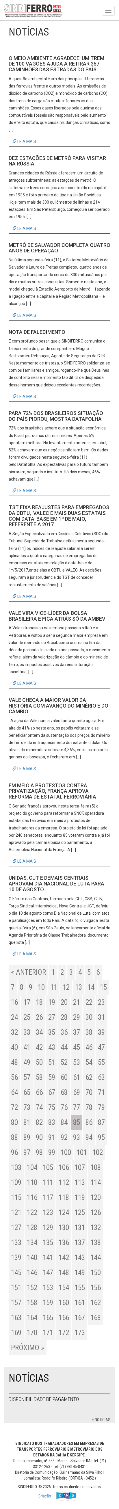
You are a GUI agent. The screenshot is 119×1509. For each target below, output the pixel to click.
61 (76, 1077)
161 (80, 1302)
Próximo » (27, 1348)
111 (48, 1182)
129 (48, 1227)
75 (51, 1107)
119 (80, 1197)
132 (95, 1227)
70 (88, 1092)
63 (101, 1077)
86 (88, 1122)
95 (101, 1137)
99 (51, 1152)
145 (16, 1272)
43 (51, 1047)
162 (95, 1302)
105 (48, 1167)
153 (48, 1287)
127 (16, 1227)
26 (39, 1017)
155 (80, 1287)
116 (32, 1197)
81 (26, 1122)
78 (88, 1107)
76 (64, 1107)
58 (39, 1077)
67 (51, 1092)
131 (80, 1227)
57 (26, 1077)
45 (76, 1047)
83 (51, 1122)
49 (26, 1062)
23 (101, 1002)
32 (14, 1032)
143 (80, 1257)
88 (14, 1137)
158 (32, 1302)
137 (80, 1242)
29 (76, 1017)
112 (64, 1182)
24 (14, 1017)
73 (26, 1107)
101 (82, 1152)
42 (39, 1047)
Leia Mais (26, 141)
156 (95, 1287)
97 (26, 1152)
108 (95, 1167)
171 (48, 1332)
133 (16, 1242)
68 (64, 1092)
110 (32, 1182)
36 (64, 1032)
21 (76, 1002)
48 (14, 1062)
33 (26, 1032)
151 (16, 1287)
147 (48, 1272)
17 (26, 1002)
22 (88, 1002)
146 (32, 1272)
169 (16, 1332)
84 (64, 1122)
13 (78, 987)
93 (76, 1137)
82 (39, 1122)
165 (48, 1317)
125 (80, 1212)
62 (88, 1077)
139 (16, 1257)
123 (48, 1212)
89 (26, 1137)
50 (39, 1062)
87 (101, 1122)
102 (97, 1152)
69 (76, 1092)
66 (39, 1092)
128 (32, 1227)
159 (48, 1302)
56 (14, 1077)
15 (103, 987)
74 (39, 1107)
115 (16, 1197)
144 (95, 1257)
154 (64, 1287)
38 (88, 1032)
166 (64, 1317)
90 (39, 1137)
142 (64, 1257)
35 (51, 1032)
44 (64, 1047)
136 (64, 1242)
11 (53, 987)
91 (51, 1137)
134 (32, 1242)
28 (64, 1017)
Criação (45, 1496)
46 (88, 1047)
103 (16, 1167)
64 (14, 1092)
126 (95, 1212)
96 (14, 1152)
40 (14, 1047)
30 (88, 1017)
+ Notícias (101, 1419)
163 (16, 1317)
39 (101, 1032)
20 (64, 1002)
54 (88, 1062)
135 (48, 1242)
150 (95, 1272)
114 (95, 1182)
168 (95, 1317)
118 (64, 1197)
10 (41, 987)
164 (32, 1317)
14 (91, 987)
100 (66, 1152)
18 (39, 1002)
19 (51, 1002)
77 (76, 1107)
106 (64, 1167)
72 (14, 1107)
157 (16, 1302)
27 (51, 1017)
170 (32, 1332)
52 (64, 1062)
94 (88, 1137)
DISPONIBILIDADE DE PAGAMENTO (44, 1399)
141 (48, 1257)
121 (16, 1212)
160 (64, 1302)
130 (64, 1227)
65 (26, 1092)
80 (14, 1122)
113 (80, 1182)
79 (101, 1107)
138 (95, 1242)
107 (80, 1167)
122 (32, 1212)
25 (26, 1017)
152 (32, 1287)
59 (51, 1077)
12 (66, 987)
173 (80, 1332)
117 (48, 1197)
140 (32, 1257)
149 (80, 1272)
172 (64, 1332)
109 (16, 1182)
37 (76, 1032)
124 (64, 1212)
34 (39, 1032)
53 (76, 1062)
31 (101, 1017)
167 (80, 1317)
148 (64, 1272)
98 (39, 1152)
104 (32, 1167)
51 (51, 1062)
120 (95, 1197)
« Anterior (28, 972)
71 (101, 1092)
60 (64, 1077)
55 (101, 1062)
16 (14, 1002)
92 (64, 1137)
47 (101, 1047)
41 (26, 1047)
